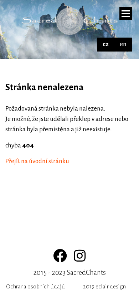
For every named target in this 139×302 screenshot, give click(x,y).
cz (106, 44)
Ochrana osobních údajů (35, 286)
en (123, 44)
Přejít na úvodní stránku (37, 161)
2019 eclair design (104, 286)
